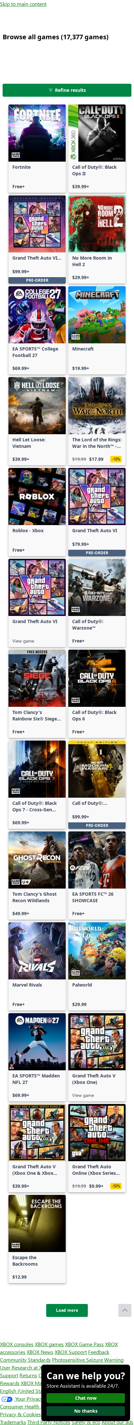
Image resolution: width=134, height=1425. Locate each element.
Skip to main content (23, 3)
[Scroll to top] (124, 1310)
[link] (37, 148)
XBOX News (40, 1351)
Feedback (98, 1351)
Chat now (86, 1398)
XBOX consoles (17, 1344)
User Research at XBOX (26, 1367)
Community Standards (25, 1359)
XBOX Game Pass (84, 1344)
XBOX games (49, 1344)
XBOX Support (71, 1351)
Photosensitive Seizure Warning (88, 1359)
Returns (28, 1375)
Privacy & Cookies (20, 1414)
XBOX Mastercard (40, 1383)
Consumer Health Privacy (28, 1406)
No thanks (86, 1411)
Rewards (10, 1383)
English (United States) (25, 1390)
